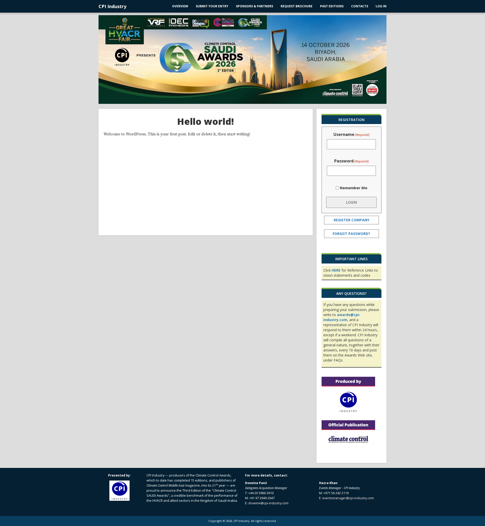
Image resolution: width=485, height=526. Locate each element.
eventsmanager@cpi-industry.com (348, 498)
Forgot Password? (351, 233)
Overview (180, 6)
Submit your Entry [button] (212, 6)
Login (351, 202)
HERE (336, 270)
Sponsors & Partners (254, 6)
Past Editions (332, 6)
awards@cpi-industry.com (341, 317)
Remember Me (353, 187)
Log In (381, 6)
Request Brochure (296, 6)
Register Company (351, 220)
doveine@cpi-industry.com (268, 503)
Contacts (359, 6)
